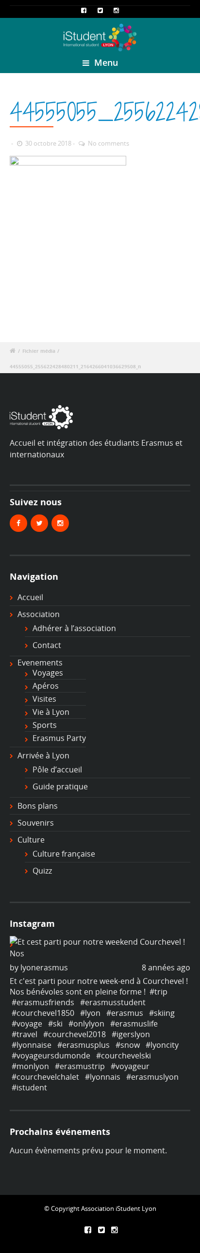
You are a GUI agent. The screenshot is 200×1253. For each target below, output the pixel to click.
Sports (45, 725)
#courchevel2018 (74, 1034)
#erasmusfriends (43, 1002)
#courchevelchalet (45, 1077)
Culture (31, 839)
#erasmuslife (134, 1023)
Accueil (30, 597)
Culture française (64, 853)
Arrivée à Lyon (43, 755)
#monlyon (30, 1066)
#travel (24, 1034)
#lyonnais (102, 1077)
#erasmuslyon (152, 1077)
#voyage (27, 1023)
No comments (108, 143)
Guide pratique (60, 786)
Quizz (42, 870)
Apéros (46, 685)
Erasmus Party (59, 738)
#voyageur (130, 1066)
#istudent (29, 1087)
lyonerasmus (44, 967)
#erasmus (124, 1013)
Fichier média (38, 351)
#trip (158, 991)
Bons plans (37, 805)
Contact (47, 645)
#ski (55, 1023)
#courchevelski (123, 1055)
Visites (44, 699)
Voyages (48, 672)
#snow (128, 1045)
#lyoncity (162, 1045)
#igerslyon (131, 1034)
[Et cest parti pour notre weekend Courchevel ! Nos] (100, 947)
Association (38, 614)
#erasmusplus (83, 1045)
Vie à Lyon (51, 712)
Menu (105, 62)
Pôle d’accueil (57, 769)
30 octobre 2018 (48, 143)
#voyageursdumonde (51, 1055)
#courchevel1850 (43, 1013)
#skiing (162, 1013)
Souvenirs (35, 822)
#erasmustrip (80, 1066)
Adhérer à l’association (74, 628)
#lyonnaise (31, 1045)
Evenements (40, 662)
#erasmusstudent (113, 1002)
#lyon (90, 1013)
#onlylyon (86, 1023)
